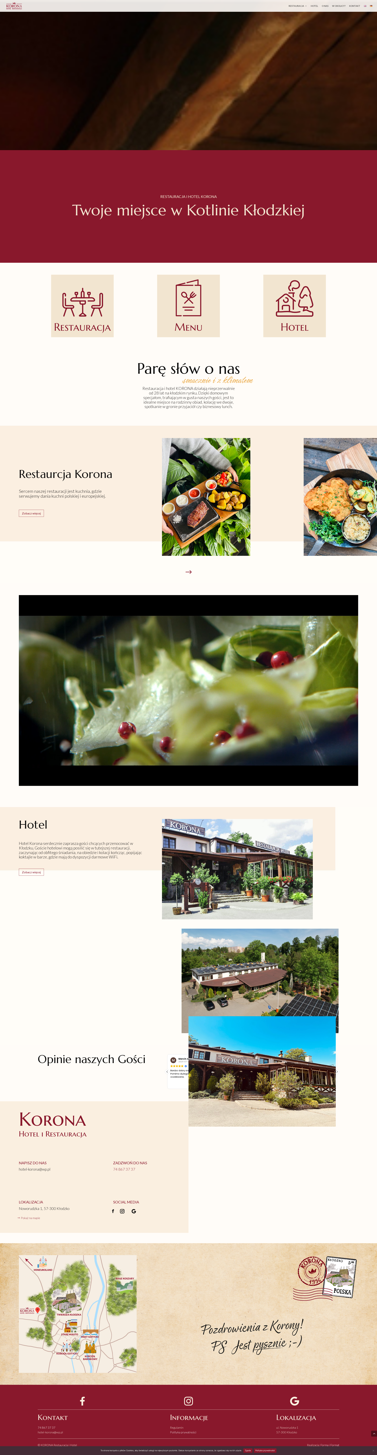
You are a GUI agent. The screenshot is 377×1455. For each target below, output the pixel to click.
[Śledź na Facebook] (113, 1211)
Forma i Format (329, 1445)
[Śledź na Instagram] (122, 1211)
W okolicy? (338, 6)
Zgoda (248, 1450)
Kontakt (354, 6)
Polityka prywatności (183, 1432)
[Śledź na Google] (133, 1211)
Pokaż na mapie (30, 1218)
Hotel (314, 6)
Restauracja (296, 6)
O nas (325, 6)
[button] (167, 1072)
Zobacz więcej (31, 513)
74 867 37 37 (46, 1427)
